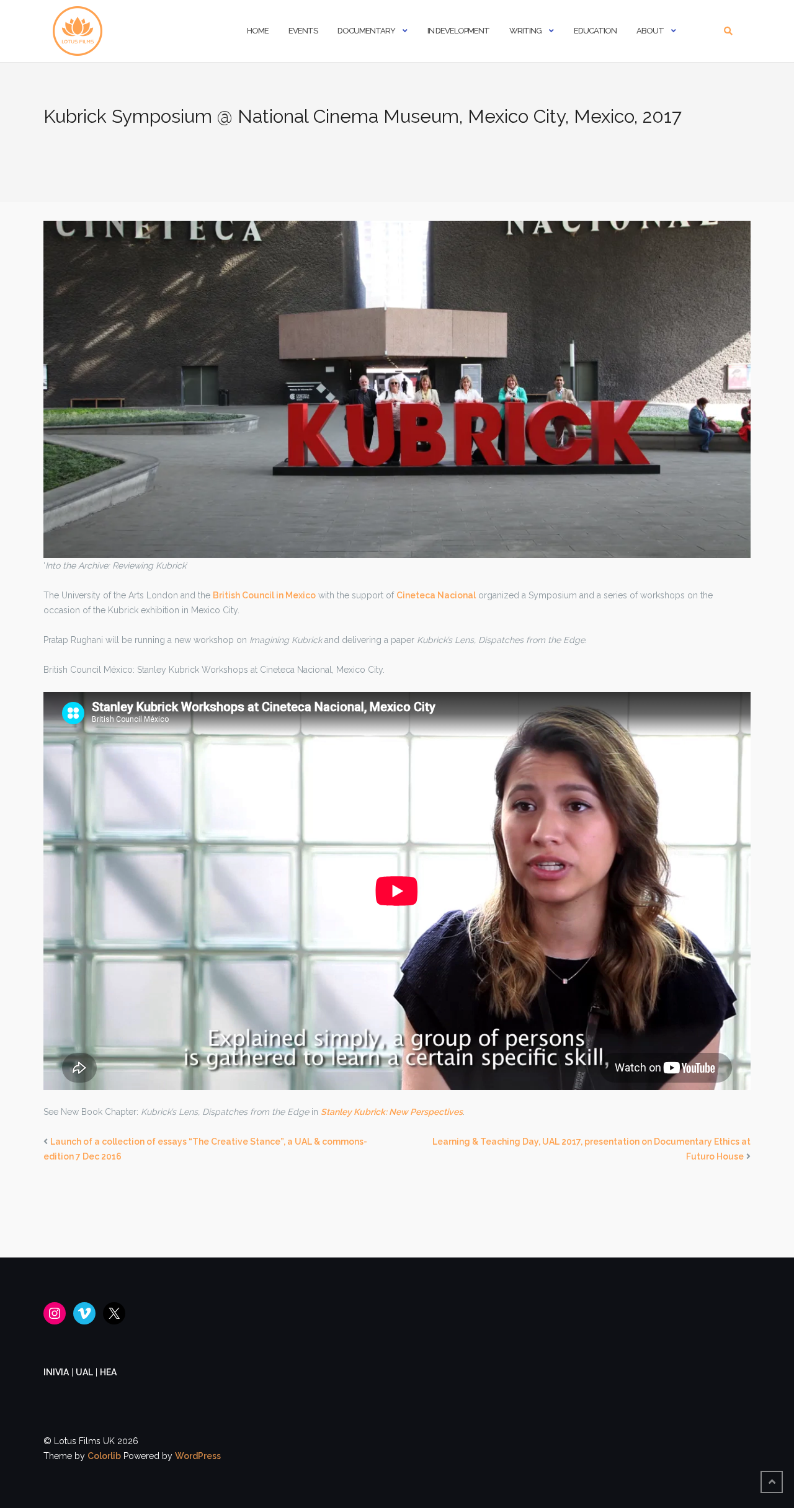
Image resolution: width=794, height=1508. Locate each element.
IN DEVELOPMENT (458, 30)
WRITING (525, 30)
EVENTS (303, 30)
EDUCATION (595, 30)
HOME (258, 30)
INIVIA (56, 1372)
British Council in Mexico (264, 595)
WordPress (198, 1456)
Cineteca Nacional (436, 595)
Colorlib (104, 1456)
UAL (84, 1372)
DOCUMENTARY (366, 30)
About (650, 30)
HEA (108, 1372)
